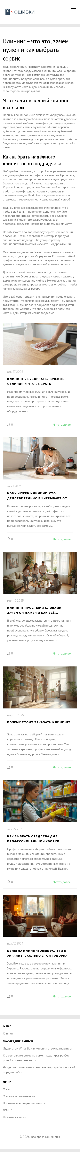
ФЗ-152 (7, 1110)
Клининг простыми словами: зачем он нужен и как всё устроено (35, 610)
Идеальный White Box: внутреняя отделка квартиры (37, 1048)
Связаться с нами (14, 1117)
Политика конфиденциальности (24, 1103)
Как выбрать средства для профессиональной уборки (33, 838)
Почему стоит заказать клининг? (39, 722)
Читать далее (62, 424)
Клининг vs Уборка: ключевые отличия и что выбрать (35, 381)
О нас (6, 1089)
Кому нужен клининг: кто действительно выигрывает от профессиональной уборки (37, 496)
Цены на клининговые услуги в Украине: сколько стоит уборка (37, 952)
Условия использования (19, 1096)
